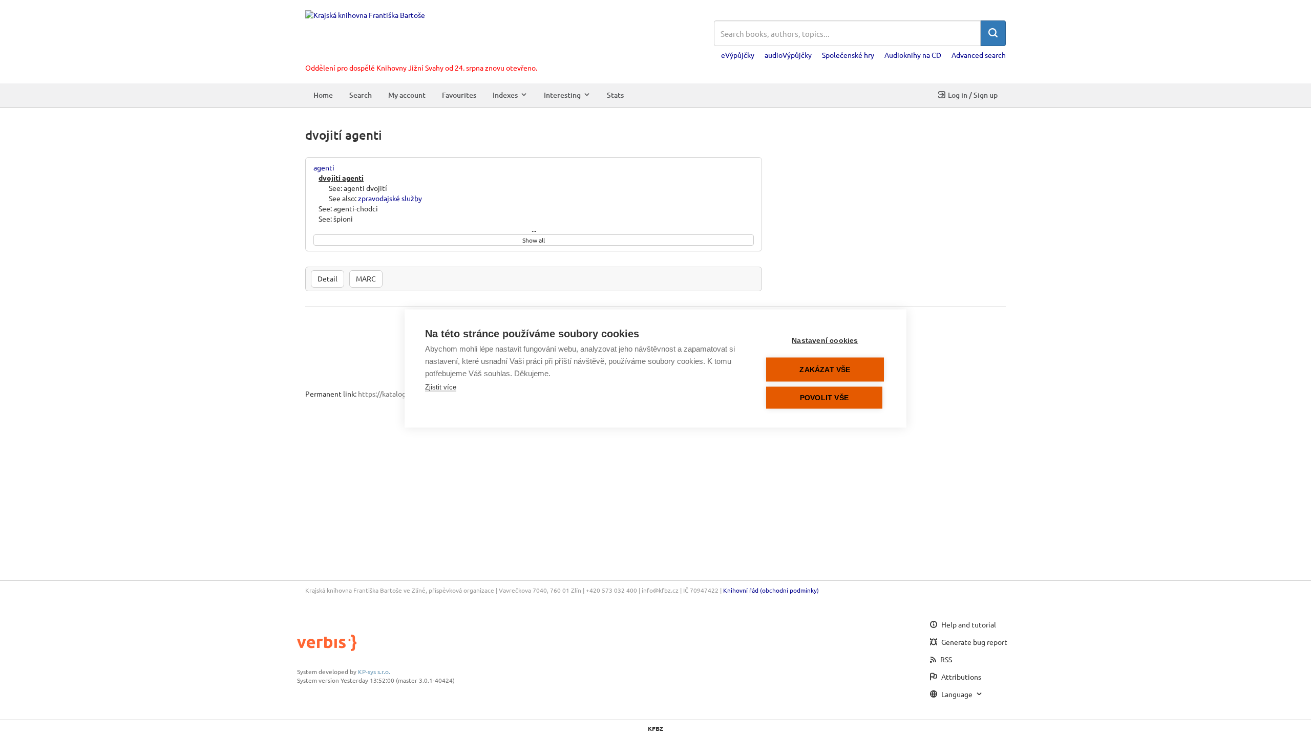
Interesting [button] (562, 95)
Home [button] (323, 95)
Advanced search (978, 54)
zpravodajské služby (390, 198)
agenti (323, 167)
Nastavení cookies (825, 340)
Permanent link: (330, 393)
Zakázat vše (824, 370)
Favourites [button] (459, 95)
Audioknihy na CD (912, 54)
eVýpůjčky (737, 54)
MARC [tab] (366, 278)
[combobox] (847, 33)
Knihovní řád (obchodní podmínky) (771, 590)
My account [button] (407, 95)
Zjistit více (440, 387)
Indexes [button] (505, 95)
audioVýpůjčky (788, 54)
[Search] (993, 33)
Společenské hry (848, 54)
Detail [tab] (327, 278)
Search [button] (360, 95)
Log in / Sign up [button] (973, 95)
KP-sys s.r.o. (374, 671)
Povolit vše (824, 398)
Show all (533, 240)
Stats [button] (615, 95)
